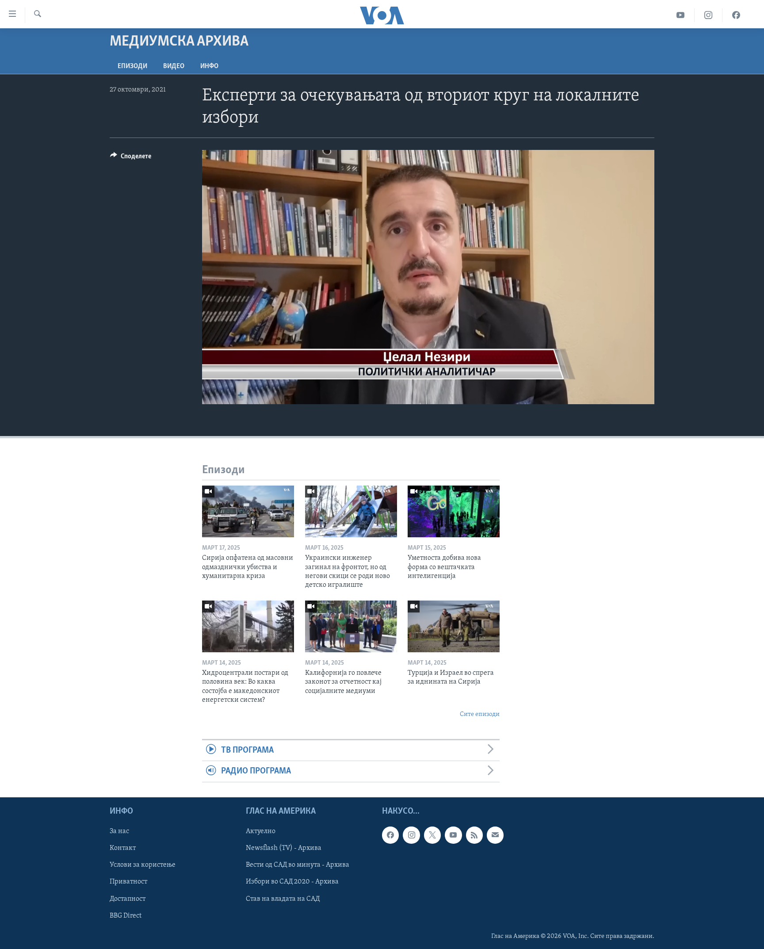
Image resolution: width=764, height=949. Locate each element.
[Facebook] (736, 15)
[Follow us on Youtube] (453, 835)
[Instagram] (708, 15)
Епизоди (132, 66)
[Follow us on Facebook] (390, 835)
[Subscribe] (495, 835)
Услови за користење (143, 865)
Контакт (123, 848)
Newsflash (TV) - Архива (283, 848)
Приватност (128, 881)
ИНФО (209, 66)
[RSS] (474, 835)
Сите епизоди (480, 714)
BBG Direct (125, 915)
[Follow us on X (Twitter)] (432, 835)
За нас (119, 831)
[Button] (130, 158)
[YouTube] (681, 15)
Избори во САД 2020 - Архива (292, 881)
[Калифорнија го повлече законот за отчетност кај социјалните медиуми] (351, 626)
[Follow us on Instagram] (411, 835)
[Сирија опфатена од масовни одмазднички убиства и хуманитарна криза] (248, 511)
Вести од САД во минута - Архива (297, 865)
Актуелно (260, 831)
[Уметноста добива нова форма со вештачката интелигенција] (454, 511)
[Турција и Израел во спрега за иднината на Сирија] (454, 626)
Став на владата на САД (283, 898)
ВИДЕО (173, 66)
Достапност (127, 898)
